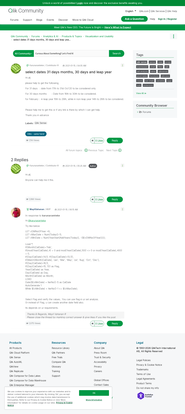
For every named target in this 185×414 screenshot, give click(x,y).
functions (154, 76)
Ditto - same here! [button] (35, 134)
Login (80, 3)
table (153, 71)
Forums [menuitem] (14, 19)
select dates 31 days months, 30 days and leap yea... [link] (42, 39)
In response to (42, 215)
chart (152, 67)
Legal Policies (143, 360)
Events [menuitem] (50, 19)
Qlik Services (158, 11)
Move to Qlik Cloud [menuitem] (82, 19)
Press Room (100, 352)
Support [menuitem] (27, 19)
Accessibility (100, 361)
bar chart (149, 80)
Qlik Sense (40, 123)
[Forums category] (137, 112)
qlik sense (142, 62)
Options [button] (173, 36)
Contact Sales (101, 384)
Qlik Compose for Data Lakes (24, 375)
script (168, 62)
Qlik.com (144, 11)
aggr (169, 80)
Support (56, 375)
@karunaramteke (37, 220)
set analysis (142, 71)
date (160, 62)
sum (139, 85)
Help (152, 19)
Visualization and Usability (99, 36)
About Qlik (99, 348)
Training (56, 371)
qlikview (165, 76)
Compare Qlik (59, 361)
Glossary (56, 366)
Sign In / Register (167, 19)
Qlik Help (172, 11)
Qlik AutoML (15, 361)
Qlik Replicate (16, 371)
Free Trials (57, 357)
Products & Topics (72, 36)
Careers (98, 371)
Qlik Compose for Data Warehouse (27, 380)
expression (142, 67)
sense (152, 62)
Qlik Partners (58, 352)
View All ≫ (141, 93)
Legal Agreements (145, 378)
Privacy (98, 366)
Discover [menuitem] (63, 19)
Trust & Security (102, 357)
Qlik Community (19, 36)
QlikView (13, 366)
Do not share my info (148, 388)
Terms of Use (143, 374)
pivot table (142, 76)
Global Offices (101, 380)
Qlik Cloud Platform (19, 352)
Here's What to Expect (117, 27)
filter (160, 67)
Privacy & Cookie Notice (149, 364)
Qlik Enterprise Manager (21, 385)
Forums (35, 36)
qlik (167, 67)
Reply (115, 140)
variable (160, 80)
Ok (94, 393)
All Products (15, 348)
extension (148, 85)
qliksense (163, 71)
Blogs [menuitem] (39, 19)
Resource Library (61, 348)
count (139, 80)
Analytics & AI (50, 36)
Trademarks (142, 369)
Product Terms (144, 383)
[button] (122, 65)
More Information (94, 400)
